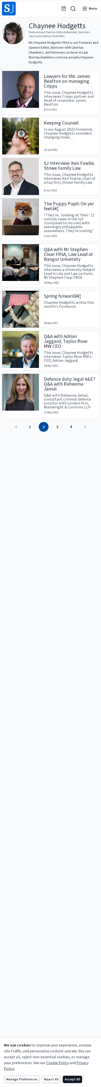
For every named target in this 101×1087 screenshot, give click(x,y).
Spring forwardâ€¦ (62, 296)
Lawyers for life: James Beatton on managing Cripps (67, 81)
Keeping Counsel (61, 123)
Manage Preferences (22, 1079)
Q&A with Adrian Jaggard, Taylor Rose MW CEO (65, 341)
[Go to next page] (85, 427)
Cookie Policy (57, 1063)
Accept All (72, 1079)
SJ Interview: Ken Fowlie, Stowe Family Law (69, 166)
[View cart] (63, 8)
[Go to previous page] (16, 427)
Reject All (51, 1079)
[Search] (73, 9)
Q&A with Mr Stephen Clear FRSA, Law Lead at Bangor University (68, 254)
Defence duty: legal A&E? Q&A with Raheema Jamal (69, 384)
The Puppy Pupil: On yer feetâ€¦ (69, 206)
